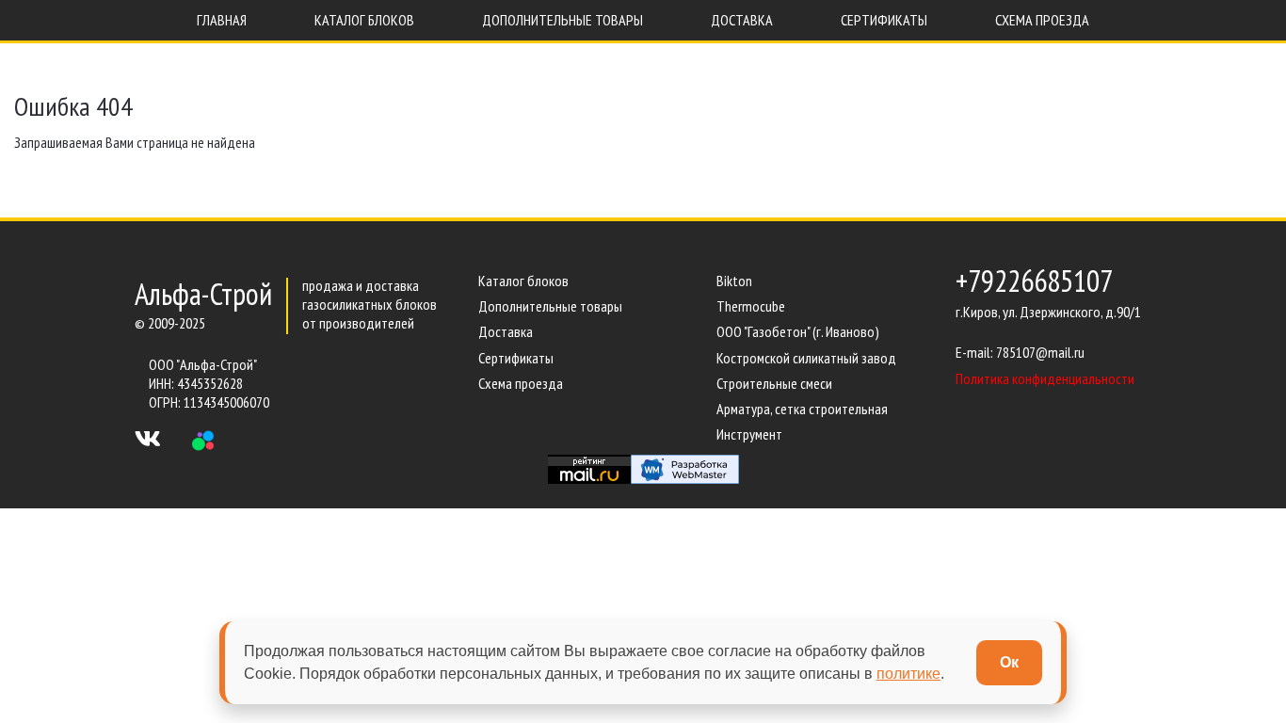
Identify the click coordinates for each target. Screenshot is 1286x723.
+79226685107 (1034, 280)
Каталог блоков (523, 280)
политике (908, 674)
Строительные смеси (774, 383)
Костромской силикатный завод (806, 357)
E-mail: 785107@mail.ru (1020, 352)
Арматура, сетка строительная (802, 408)
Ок (1009, 662)
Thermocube (750, 306)
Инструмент (749, 434)
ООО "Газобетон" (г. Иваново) (797, 331)
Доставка (505, 331)
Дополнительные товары (550, 306)
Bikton (734, 280)
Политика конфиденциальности (1045, 378)
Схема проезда (520, 383)
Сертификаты (516, 357)
